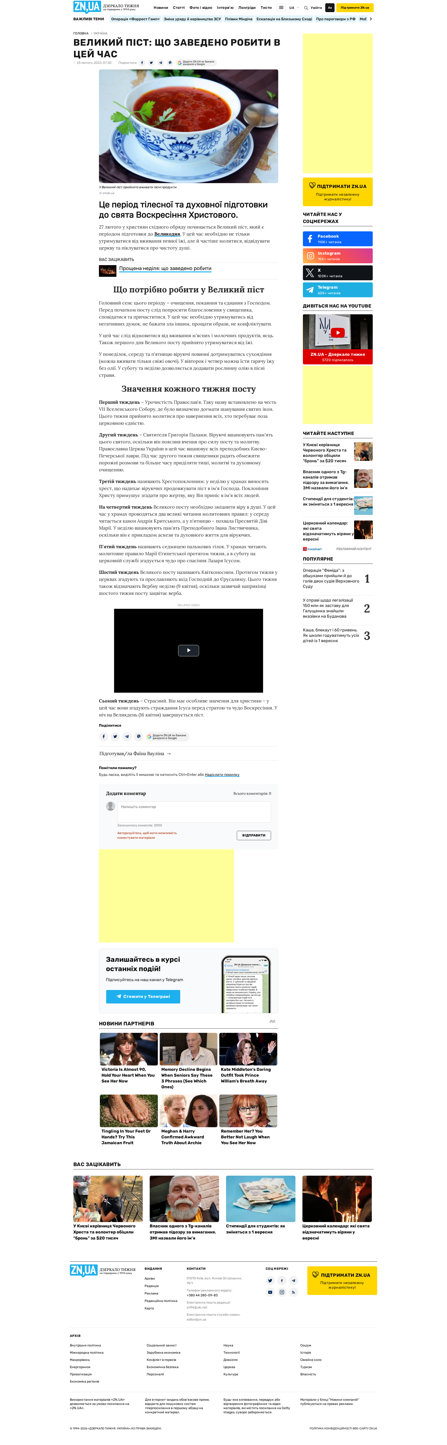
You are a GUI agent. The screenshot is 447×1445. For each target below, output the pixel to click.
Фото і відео (201, 7)
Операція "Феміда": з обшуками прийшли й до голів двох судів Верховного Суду (331, 578)
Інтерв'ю (225, 7)
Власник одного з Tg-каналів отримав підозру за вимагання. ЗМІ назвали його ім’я (326, 479)
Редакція (152, 1286)
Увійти (316, 8)
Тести (266, 7)
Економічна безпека (163, 1367)
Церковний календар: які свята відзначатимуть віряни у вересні (328, 531)
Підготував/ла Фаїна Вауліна (131, 753)
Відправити (253, 835)
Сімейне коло (311, 1360)
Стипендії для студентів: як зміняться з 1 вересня (328, 501)
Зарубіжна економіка (163, 1353)
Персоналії (155, 1374)
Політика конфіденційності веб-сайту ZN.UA (343, 1428)
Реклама (151, 1293)
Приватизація (81, 1374)
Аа (330, 7)
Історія (305, 1353)
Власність (308, 1374)
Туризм (306, 1367)
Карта (149, 1308)
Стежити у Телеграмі (146, 996)
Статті (179, 7)
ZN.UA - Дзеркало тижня (338, 354)
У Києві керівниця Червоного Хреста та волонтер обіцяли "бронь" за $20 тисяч (324, 452)
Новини (161, 7)
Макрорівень (80, 1360)
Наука (228, 1345)
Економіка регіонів (84, 1381)
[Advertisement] (166, 895)
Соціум (305, 1345)
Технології (232, 1353)
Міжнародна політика (87, 1353)
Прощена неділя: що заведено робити (165, 268)
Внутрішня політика (85, 1345)
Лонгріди (247, 7)
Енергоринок (80, 1367)
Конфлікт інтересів (161, 1360)
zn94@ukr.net (197, 1307)
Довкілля (231, 1360)
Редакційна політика (161, 1301)
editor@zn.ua (196, 1320)
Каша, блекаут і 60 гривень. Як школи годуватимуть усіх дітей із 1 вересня (331, 635)
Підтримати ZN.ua (355, 7)
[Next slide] (370, 19)
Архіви (150, 1279)
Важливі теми (88, 19)
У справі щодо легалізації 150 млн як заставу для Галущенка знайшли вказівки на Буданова (328, 608)
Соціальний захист (162, 1345)
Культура (231, 1374)
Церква (229, 1367)
